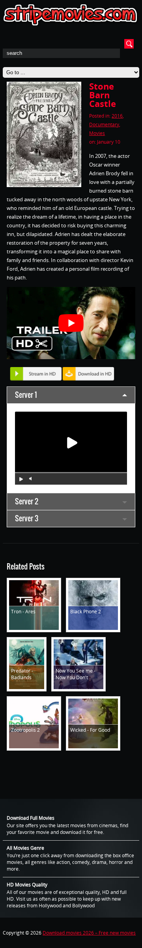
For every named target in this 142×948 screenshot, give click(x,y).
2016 (117, 115)
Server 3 (26, 518)
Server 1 (26, 395)
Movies (97, 133)
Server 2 (26, 501)
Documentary (104, 124)
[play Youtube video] (71, 323)
